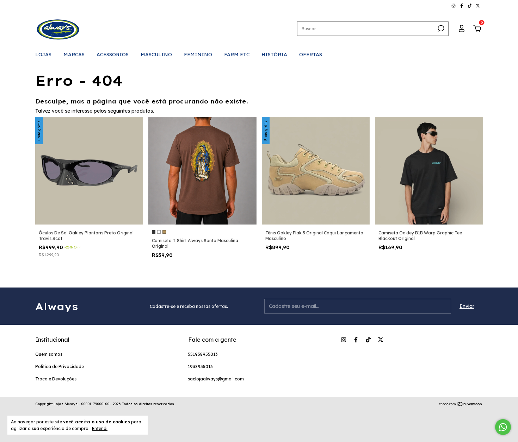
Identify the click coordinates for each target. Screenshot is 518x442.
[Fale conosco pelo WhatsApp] (503, 427)
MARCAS (74, 54)
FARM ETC (236, 54)
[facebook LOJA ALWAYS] (462, 5)
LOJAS (43, 54)
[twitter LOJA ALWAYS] (478, 5)
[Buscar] (440, 28)
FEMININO (198, 54)
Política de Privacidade (59, 366)
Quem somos (48, 354)
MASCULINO (156, 54)
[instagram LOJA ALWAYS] (454, 5)
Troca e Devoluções (55, 378)
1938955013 (200, 366)
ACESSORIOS (113, 54)
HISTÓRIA (274, 54)
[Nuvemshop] (461, 405)
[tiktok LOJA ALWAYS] (470, 5)
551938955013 (203, 354)
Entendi (99, 428)
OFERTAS (310, 54)
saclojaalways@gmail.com (216, 378)
